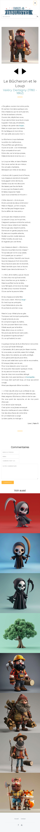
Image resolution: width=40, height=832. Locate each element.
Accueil (16, 819)
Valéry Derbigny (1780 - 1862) (20, 91)
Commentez (8, 482)
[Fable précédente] (16, 71)
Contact (23, 819)
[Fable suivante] (24, 71)
